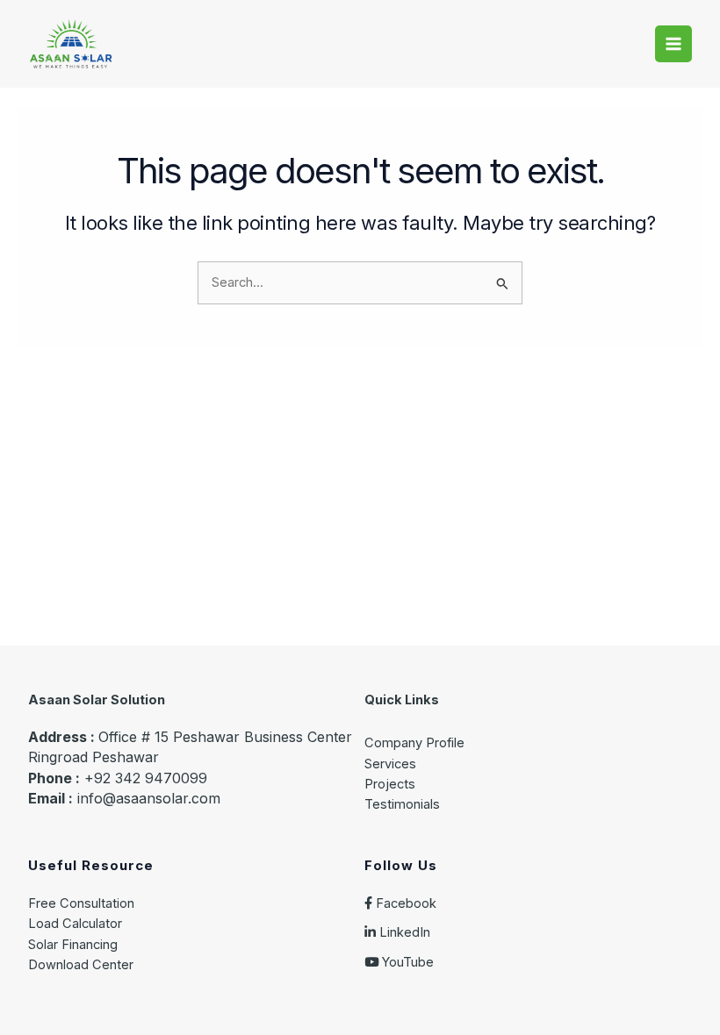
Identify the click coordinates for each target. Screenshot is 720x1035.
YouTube (406, 962)
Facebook (404, 903)
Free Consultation (81, 903)
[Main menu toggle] (673, 43)
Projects (389, 784)
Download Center (80, 965)
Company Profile (414, 743)
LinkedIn (403, 932)
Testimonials (402, 804)
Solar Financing (73, 945)
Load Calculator (75, 924)
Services (390, 764)
